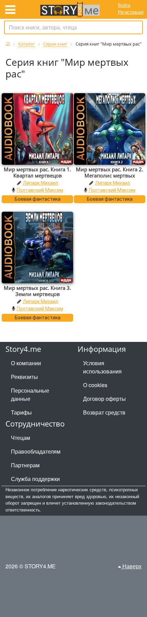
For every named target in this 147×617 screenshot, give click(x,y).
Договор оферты (104, 399)
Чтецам (20, 438)
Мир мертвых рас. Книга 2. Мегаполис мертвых (109, 172)
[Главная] (7, 44)
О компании (26, 363)
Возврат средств (104, 412)
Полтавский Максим (40, 190)
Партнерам (25, 465)
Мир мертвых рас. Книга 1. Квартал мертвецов (37, 172)
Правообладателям (36, 451)
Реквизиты (24, 377)
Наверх (131, 566)
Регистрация (131, 12)
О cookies (95, 385)
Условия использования (102, 367)
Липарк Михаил (40, 183)
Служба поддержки (35, 479)
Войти (124, 5)
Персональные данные (30, 394)
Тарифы (21, 412)
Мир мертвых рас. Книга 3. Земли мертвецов (37, 290)
